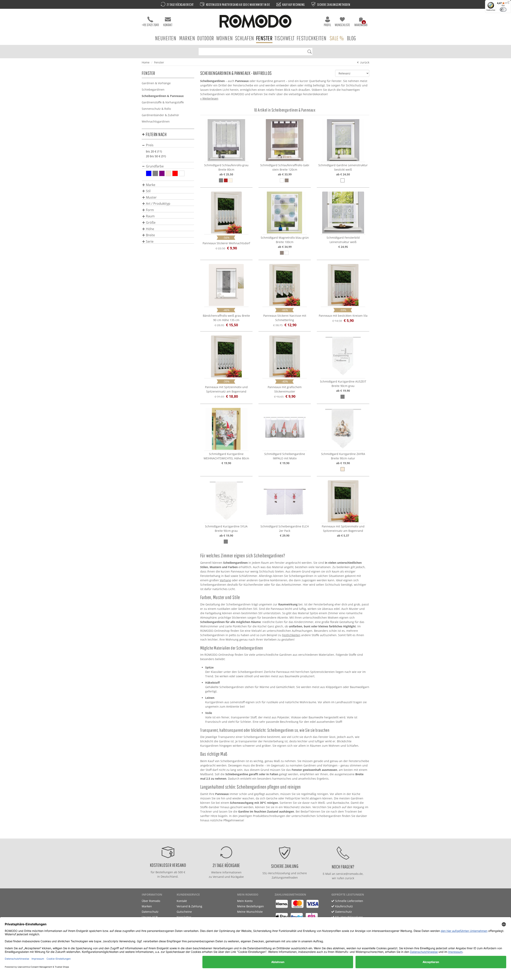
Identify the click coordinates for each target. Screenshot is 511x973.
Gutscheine (184, 912)
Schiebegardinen (153, 89)
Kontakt (167, 25)
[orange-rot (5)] (175, 173)
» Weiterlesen (209, 98)
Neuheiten (165, 38)
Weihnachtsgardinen (156, 121)
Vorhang (225, 580)
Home (146, 62)
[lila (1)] (161, 173)
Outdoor (205, 38)
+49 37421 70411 (150, 25)
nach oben (254, 834)
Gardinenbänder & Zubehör (160, 115)
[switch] (503, 10)
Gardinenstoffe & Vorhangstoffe (163, 102)
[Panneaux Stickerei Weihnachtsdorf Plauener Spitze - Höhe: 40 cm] (226, 212)
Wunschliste (342, 25)
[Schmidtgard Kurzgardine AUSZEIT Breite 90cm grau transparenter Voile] (343, 356)
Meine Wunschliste (250, 912)
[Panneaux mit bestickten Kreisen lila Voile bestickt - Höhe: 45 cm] (343, 285)
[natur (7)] (168, 173)
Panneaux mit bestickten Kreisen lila (343, 315)
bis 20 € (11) (154, 151)
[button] (360, 22)
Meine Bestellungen (250, 906)
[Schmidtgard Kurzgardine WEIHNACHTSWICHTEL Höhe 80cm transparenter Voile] (226, 429)
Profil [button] (327, 25)
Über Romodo (151, 901)
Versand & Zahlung (189, 906)
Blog (351, 38)
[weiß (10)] (181, 173)
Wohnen (224, 38)
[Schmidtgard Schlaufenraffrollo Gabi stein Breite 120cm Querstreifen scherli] (284, 140)
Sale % (337, 38)
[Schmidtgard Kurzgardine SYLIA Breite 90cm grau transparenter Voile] (226, 501)
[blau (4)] (148, 173)
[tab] (168, 144)
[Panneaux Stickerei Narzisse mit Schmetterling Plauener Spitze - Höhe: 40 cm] (284, 285)
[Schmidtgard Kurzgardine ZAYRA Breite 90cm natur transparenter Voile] (343, 429)
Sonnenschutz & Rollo (156, 109)
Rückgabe (237, 877)
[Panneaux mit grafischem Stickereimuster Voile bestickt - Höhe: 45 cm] (284, 356)
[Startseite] (255, 22)
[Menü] (508, 2)
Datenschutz (150, 912)
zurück (364, 62)
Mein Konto (245, 901)
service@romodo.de (349, 874)
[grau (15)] (155, 173)
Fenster (264, 38)
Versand (218, 877)
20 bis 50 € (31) (156, 156)
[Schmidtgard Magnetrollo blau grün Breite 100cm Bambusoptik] (284, 212)
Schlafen (244, 38)
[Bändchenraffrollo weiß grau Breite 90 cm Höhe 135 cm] (226, 285)
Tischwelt (284, 38)
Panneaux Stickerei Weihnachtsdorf (226, 243)
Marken (187, 38)
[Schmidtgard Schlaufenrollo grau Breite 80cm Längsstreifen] (226, 140)
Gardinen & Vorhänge (156, 83)
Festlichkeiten (312, 38)
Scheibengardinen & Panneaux (163, 96)
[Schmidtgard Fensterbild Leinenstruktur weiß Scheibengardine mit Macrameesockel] (343, 212)
